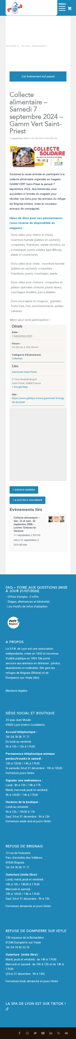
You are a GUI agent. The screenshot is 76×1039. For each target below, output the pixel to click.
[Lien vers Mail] (66, 1033)
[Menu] (60, 8)
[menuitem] (50, 8)
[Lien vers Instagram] (27, 1033)
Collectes (17, 358)
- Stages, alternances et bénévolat (27, 601)
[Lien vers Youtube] (43, 1033)
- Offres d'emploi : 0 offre (22, 596)
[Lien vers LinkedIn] (51, 1033)
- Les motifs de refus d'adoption (26, 606)
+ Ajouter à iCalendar (27, 500)
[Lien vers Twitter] (35, 1033)
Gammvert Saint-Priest (24, 371)
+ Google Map (20, 386)
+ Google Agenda (24, 490)
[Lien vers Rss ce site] (59, 1033)
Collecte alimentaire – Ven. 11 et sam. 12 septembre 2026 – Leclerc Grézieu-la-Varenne (27, 524)
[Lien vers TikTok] (7, 1009)
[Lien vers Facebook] (20, 1033)
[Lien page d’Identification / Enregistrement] (50, 8)
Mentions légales (16, 690)
